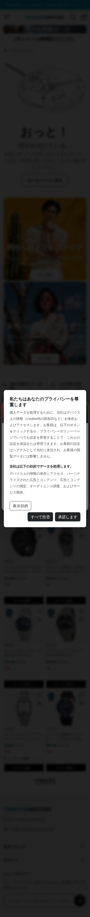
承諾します (67, 516)
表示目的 (20, 505)
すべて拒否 (40, 516)
